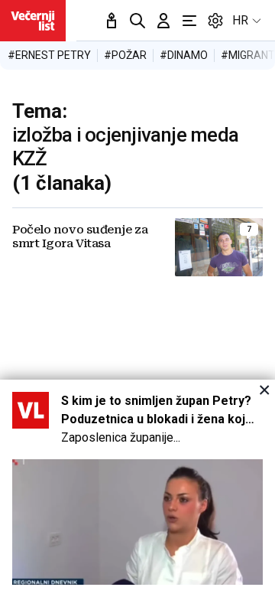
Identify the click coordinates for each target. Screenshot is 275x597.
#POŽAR (125, 55)
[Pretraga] (137, 20)
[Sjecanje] (111, 20)
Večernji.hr (33, 20)
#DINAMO (184, 55)
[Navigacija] (189, 20)
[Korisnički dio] (163, 20)
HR (240, 20)
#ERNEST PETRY (49, 55)
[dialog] (137, 488)
